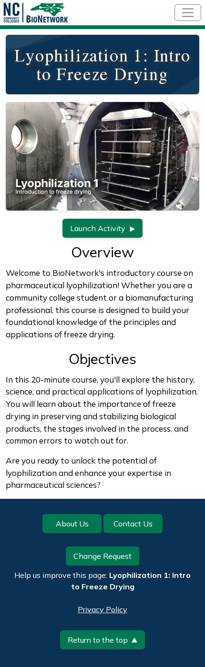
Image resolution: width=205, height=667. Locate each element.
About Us (72, 523)
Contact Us (133, 523)
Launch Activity (97, 228)
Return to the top (98, 640)
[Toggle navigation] (187, 12)
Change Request (102, 556)
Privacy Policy (102, 609)
